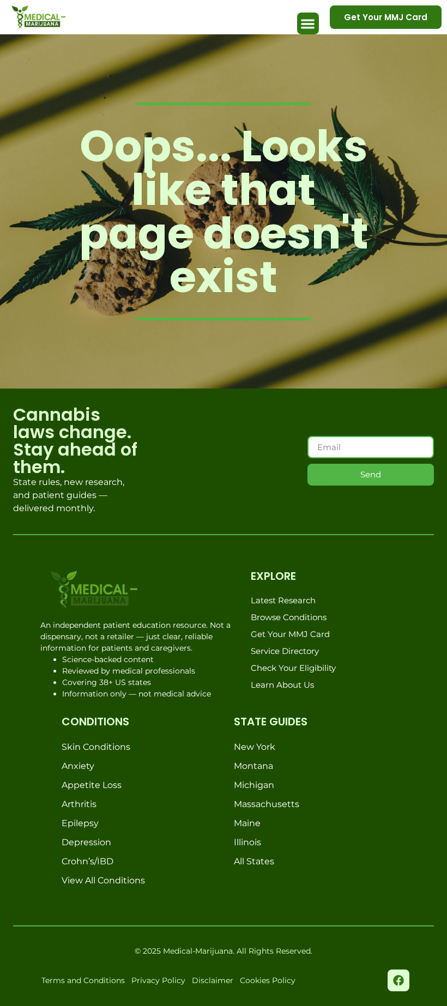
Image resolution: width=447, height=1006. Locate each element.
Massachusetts (266, 804)
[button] (308, 24)
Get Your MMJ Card (290, 634)
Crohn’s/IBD (87, 861)
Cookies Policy (267, 980)
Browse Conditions (289, 617)
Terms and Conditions (83, 980)
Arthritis (79, 804)
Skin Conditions (96, 747)
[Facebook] (398, 980)
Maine (247, 823)
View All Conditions (103, 880)
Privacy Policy (158, 980)
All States (254, 861)
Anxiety (78, 766)
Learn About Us (282, 685)
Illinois (247, 842)
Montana (253, 766)
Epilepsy (80, 823)
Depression (86, 842)
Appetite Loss (92, 785)
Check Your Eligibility (293, 668)
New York (254, 747)
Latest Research (283, 600)
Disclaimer (212, 980)
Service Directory (285, 651)
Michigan (254, 785)
